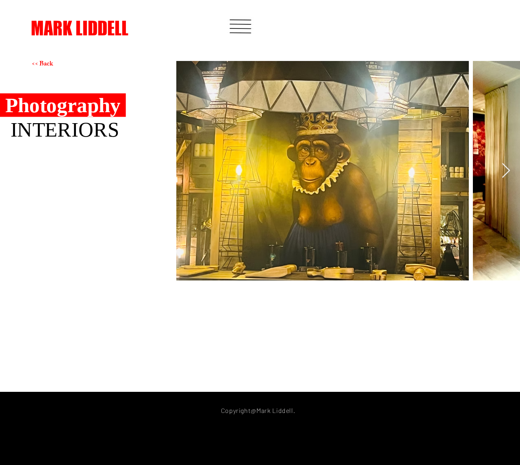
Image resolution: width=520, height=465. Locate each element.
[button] (240, 26)
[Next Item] (506, 171)
